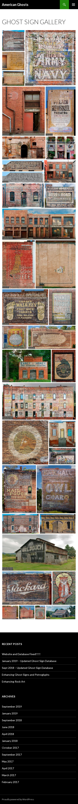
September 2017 (12, 754)
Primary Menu (73, 4)
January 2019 (10, 713)
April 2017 (8, 768)
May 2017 (7, 761)
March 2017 (9, 775)
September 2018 (12, 720)
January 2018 (10, 740)
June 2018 (8, 727)
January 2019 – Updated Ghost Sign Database (29, 661)
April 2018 (8, 734)
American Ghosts (15, 4)
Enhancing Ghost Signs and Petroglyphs (25, 674)
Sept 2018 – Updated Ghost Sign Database (27, 667)
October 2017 (10, 747)
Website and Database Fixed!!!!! (21, 654)
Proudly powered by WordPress (18, 799)
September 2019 (12, 706)
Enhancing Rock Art (13, 681)
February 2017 (10, 782)
